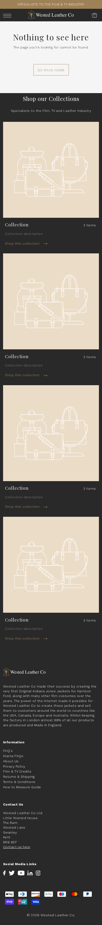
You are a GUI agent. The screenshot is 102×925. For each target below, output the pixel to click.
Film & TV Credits (17, 771)
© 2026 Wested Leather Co (50, 915)
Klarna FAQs (13, 756)
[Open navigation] (8, 15)
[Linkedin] (30, 872)
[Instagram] (38, 872)
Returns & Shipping (19, 776)
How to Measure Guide (22, 787)
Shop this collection (23, 243)
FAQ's (8, 751)
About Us (11, 761)
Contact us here (16, 847)
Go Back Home (51, 70)
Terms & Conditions (19, 782)
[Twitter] (12, 872)
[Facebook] (4, 872)
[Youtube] (21, 872)
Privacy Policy (14, 766)
